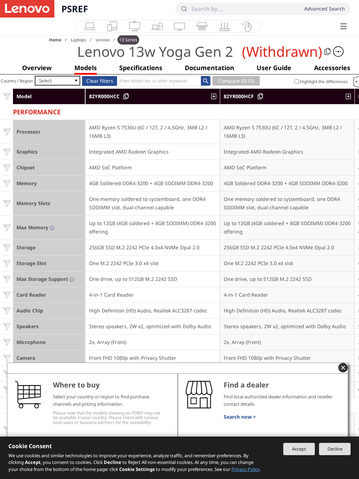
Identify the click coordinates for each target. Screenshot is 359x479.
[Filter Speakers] (6, 326)
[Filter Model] (6, 96)
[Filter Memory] (6, 183)
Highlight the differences (324, 82)
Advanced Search (324, 8)
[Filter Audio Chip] (6, 310)
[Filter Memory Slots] (6, 203)
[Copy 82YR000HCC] (126, 96)
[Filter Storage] (6, 247)
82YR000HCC (104, 96)
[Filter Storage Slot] (6, 263)
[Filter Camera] (6, 357)
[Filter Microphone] (6, 342)
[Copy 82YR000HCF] (260, 96)
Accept (299, 449)
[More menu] (344, 26)
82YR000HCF (239, 96)
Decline (335, 449)
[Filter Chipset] (6, 167)
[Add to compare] (215, 96)
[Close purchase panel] (343, 367)
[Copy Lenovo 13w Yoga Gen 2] (327, 51)
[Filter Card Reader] (6, 294)
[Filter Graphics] (6, 151)
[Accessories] (247, 26)
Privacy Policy (245, 469)
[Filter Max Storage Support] (6, 279)
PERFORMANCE (37, 111)
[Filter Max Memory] (6, 227)
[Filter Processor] (6, 131)
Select (45, 80)
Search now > (240, 416)
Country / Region (17, 81)
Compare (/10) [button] (236, 80)
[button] (338, 51)
